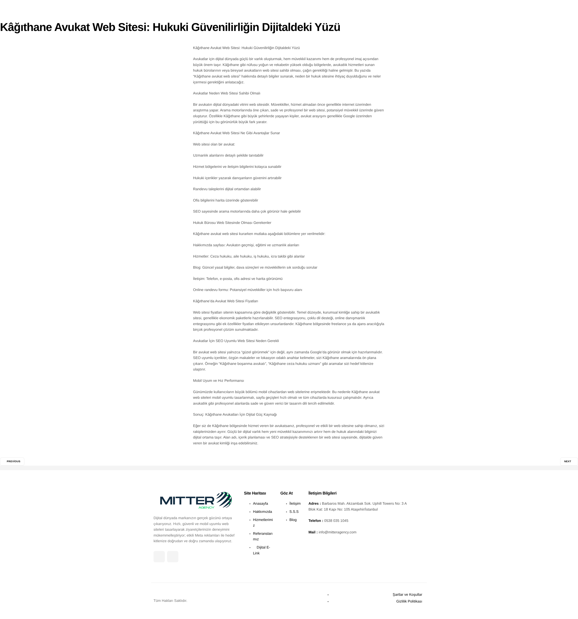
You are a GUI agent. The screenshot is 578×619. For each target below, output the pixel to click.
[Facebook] (159, 556)
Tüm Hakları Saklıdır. (170, 601)
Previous (13, 461)
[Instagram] (172, 556)
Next (567, 461)
